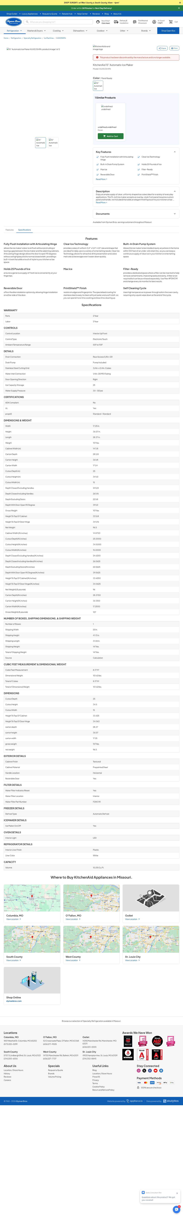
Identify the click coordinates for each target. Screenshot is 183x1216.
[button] (179, 8)
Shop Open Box (168, 30)
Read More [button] (101, 179)
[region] (136, 122)
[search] (58, 21)
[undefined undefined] (111, 114)
